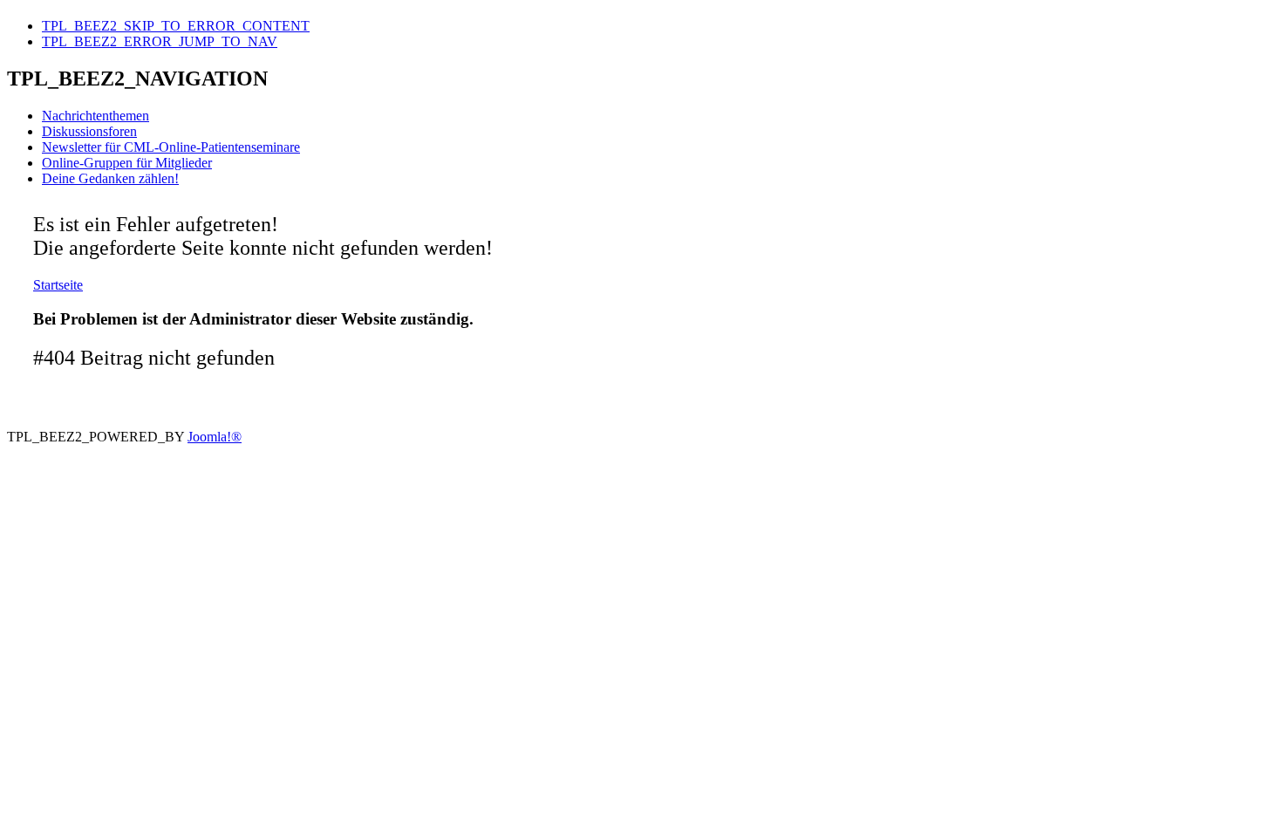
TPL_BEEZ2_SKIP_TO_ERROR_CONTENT (176, 25)
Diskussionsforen (89, 131)
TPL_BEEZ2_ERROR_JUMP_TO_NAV (159, 41)
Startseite (58, 284)
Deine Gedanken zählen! (110, 178)
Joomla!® (215, 436)
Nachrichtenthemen (95, 115)
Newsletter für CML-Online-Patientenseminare (171, 147)
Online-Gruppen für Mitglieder (127, 162)
